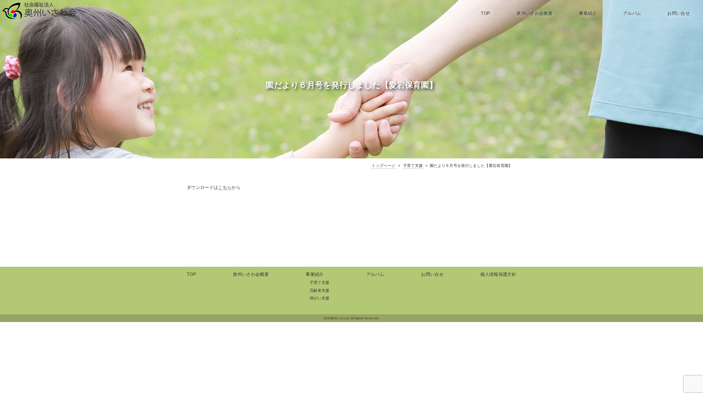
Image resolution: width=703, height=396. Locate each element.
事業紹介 (588, 13)
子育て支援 (320, 282)
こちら (224, 187)
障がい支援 (320, 298)
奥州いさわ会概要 (535, 13)
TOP (485, 13)
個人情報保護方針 (498, 274)
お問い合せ (678, 13)
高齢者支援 (320, 290)
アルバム (632, 13)
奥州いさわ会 (39, 10)
